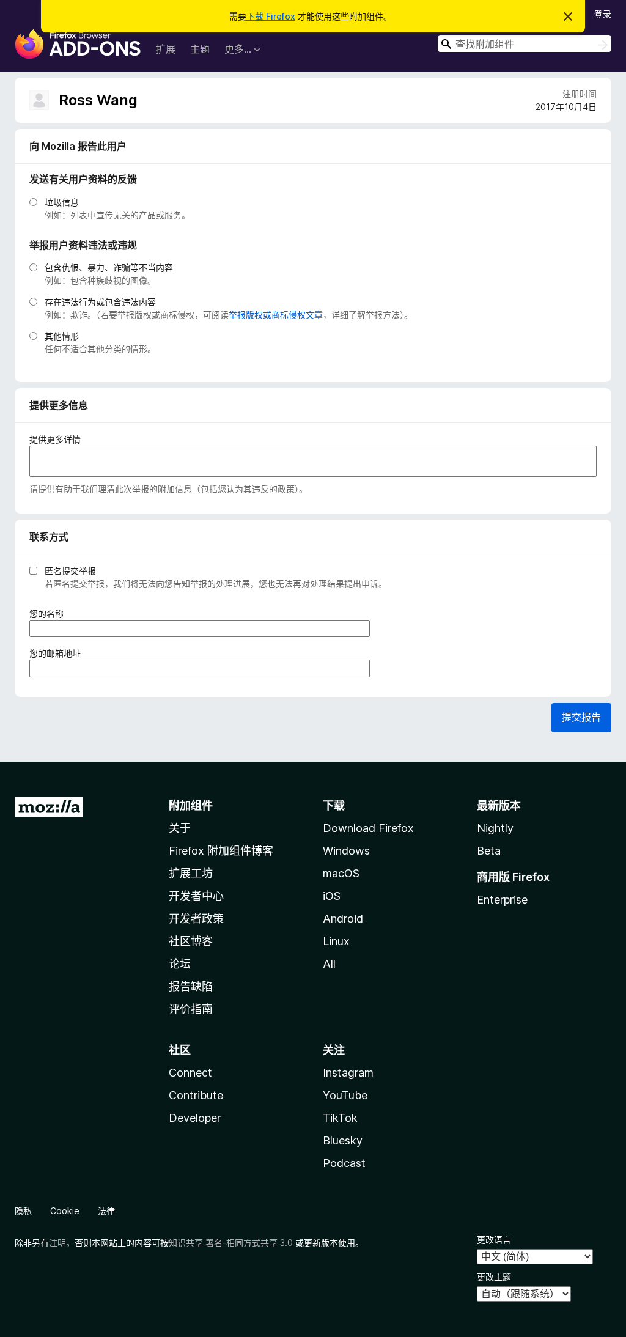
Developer (195, 1117)
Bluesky (343, 1140)
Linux (336, 941)
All (329, 963)
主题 (200, 49)
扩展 (165, 49)
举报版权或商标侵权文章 (276, 314)
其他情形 (62, 336)
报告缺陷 (191, 986)
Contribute (196, 1095)
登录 (602, 14)
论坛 (180, 963)
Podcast (344, 1163)
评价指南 (191, 1009)
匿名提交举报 (70, 570)
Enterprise (502, 899)
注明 (57, 1242)
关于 (180, 828)
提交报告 (581, 717)
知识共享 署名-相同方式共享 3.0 (231, 1242)
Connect (190, 1072)
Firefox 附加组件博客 (221, 850)
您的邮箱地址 (59, 653)
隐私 (23, 1211)
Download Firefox (368, 828)
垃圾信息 (62, 202)
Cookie (64, 1211)
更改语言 (494, 1239)
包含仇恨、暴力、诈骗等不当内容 (109, 267)
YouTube (345, 1095)
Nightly (495, 828)
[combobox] (524, 43)
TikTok (340, 1117)
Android (343, 918)
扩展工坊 (191, 873)
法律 (106, 1211)
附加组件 (191, 805)
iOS (332, 895)
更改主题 (494, 1277)
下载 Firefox (270, 16)
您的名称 (50, 614)
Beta (489, 850)
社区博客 (191, 941)
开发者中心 (196, 895)
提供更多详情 (55, 439)
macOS (341, 873)
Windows (346, 850)
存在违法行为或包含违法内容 (100, 301)
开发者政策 (196, 918)
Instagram (348, 1072)
